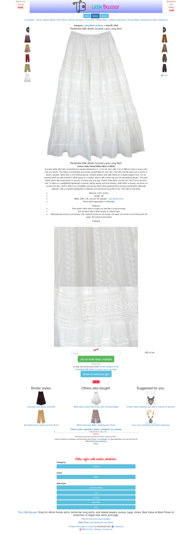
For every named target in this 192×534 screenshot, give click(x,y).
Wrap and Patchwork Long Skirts (98, 522)
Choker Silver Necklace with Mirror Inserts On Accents (151, 406)
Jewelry (112, 19)
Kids (155, 19)
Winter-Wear (101, 19)
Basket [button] (104, 16)
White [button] (96, 477)
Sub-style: (61, 483)
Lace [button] (96, 492)
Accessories (146, 19)
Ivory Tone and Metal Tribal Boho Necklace (151, 425)
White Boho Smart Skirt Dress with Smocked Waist (96, 406)
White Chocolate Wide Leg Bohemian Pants (96, 425)
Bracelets (122, 19)
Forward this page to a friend (81, 526)
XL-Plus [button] (96, 497)
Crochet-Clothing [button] (96, 487)
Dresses (79, 19)
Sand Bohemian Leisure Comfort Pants (41, 425)
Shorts (71, 19)
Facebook (118, 526)
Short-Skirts (62, 19)
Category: (61, 462)
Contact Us (108, 529)
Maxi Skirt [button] (96, 502)
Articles (98, 529)
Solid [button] (96, 507)
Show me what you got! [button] (96, 374)
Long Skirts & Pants (93, 25)
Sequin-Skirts (49, 19)
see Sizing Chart (116, 198)
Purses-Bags (133, 19)
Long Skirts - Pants (32, 19)
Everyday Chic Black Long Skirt (41, 406)
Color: (60, 472)
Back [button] (87, 16)
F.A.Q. (90, 529)
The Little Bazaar (27, 512)
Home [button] (95, 16)
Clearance (163, 19)
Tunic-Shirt (90, 19)
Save (97, 382)
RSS (84, 529)
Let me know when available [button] (96, 359)
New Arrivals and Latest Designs (96, 518)
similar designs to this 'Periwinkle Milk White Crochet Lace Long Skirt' (97, 368)
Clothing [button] (96, 466)
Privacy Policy (96, 364)
